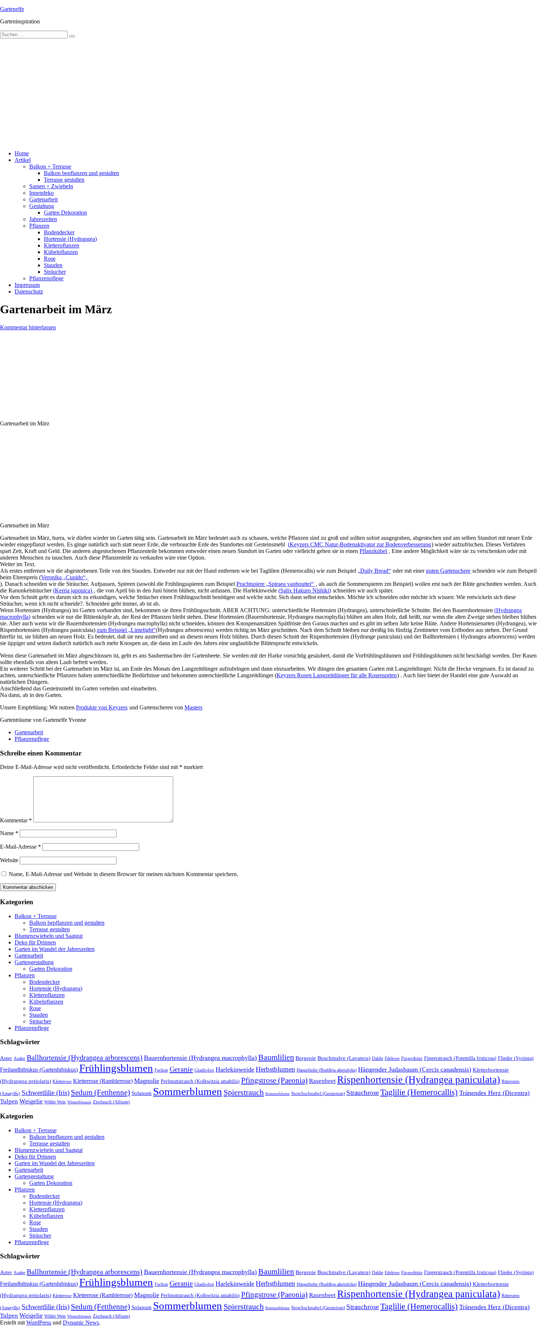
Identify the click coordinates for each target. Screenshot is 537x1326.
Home (22, 153)
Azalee (19, 1058)
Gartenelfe (12, 9)
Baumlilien (276, 1057)
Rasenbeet (322, 1080)
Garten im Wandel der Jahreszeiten (55, 949)
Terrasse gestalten (64, 180)
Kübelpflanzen (61, 252)
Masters (193, 707)
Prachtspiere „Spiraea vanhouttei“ (275, 584)
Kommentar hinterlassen (28, 327)
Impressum (27, 285)
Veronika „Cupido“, (64, 577)
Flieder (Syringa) (516, 1058)
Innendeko (41, 193)
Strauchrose (362, 1092)
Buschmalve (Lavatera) (343, 1058)
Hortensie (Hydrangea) (70, 239)
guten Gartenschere (448, 571)
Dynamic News (81, 1322)
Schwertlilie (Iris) (45, 1092)
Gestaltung (41, 206)
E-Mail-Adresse (20, 847)
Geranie (181, 1069)
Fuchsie (161, 1070)
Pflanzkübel (373, 551)
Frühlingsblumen (116, 1068)
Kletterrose (62, 1081)
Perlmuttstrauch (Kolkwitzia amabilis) (200, 1081)
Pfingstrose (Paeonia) (274, 1080)
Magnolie (146, 1080)
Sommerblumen (187, 1091)
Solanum (142, 1093)
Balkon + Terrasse (50, 166)
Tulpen (9, 1101)
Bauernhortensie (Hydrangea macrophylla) (200, 1057)
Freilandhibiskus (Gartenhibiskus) (39, 1070)
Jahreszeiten (43, 219)
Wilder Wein (55, 1102)
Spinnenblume (277, 1094)
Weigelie (31, 1101)
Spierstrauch (244, 1092)
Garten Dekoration (65, 212)
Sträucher (55, 272)
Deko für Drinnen (35, 942)
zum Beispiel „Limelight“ (126, 630)
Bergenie (306, 1058)
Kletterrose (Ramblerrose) (103, 1081)
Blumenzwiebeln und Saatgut (49, 936)
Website (9, 860)
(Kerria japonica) (73, 590)
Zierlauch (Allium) (111, 1102)
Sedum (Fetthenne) (100, 1092)
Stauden (53, 265)
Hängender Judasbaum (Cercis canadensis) (414, 1069)
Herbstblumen (275, 1069)
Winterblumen (79, 1102)
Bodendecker (59, 232)
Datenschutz (29, 291)
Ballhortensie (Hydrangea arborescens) (84, 1057)
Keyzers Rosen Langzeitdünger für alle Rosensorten (337, 675)
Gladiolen (204, 1070)
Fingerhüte (412, 1058)
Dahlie (377, 1058)
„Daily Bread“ (374, 571)
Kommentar (16, 820)
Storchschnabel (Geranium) (318, 1093)
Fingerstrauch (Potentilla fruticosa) (460, 1058)
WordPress (38, 1322)
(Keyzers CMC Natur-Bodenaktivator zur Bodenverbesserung (359, 544)
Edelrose (392, 1058)
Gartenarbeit (43, 199)
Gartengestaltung (34, 962)
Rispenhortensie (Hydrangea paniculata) (418, 1079)
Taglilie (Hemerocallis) (419, 1092)
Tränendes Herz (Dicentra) (494, 1092)
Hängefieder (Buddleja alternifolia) (327, 1070)
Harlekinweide (235, 1069)
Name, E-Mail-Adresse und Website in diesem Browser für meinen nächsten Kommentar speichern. (123, 874)
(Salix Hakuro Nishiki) (304, 590)
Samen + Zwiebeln (51, 186)
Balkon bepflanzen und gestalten (81, 173)
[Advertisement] (268, 93)
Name (9, 833)
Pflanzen (39, 226)
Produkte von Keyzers (101, 707)
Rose (50, 258)
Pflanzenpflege (46, 278)
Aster (6, 1058)
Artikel (23, 160)
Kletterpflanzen (61, 245)
